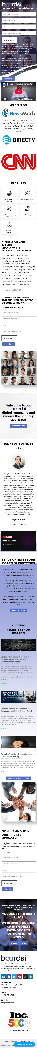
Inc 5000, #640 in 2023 (19, 1031)
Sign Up (7, 889)
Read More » (4, 683)
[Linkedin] (3, 976)
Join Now (8, 344)
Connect (8, 79)
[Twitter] (14, 976)
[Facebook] (8, 976)
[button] (32, 3)
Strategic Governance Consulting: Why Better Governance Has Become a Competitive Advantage (16, 659)
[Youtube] (19, 976)
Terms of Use (5, 1046)
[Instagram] (25, 976)
